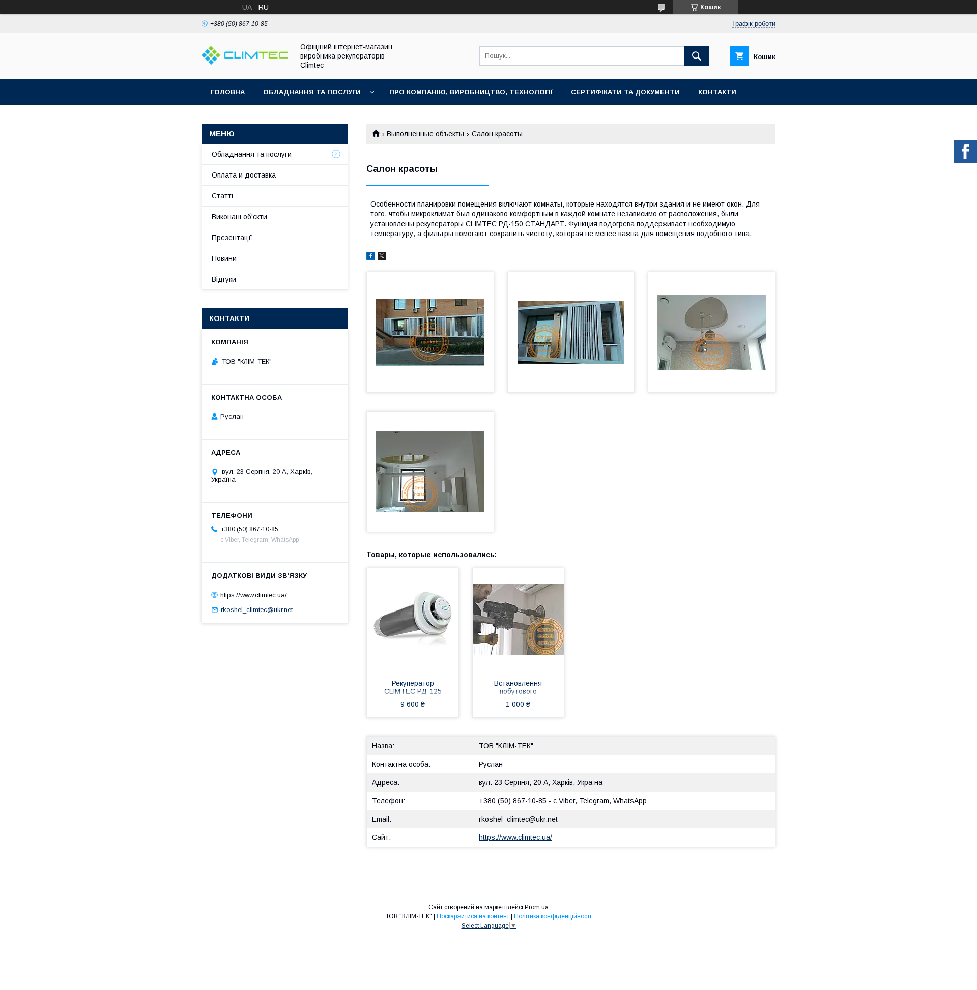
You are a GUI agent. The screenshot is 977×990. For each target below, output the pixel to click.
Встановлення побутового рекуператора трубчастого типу (518, 688)
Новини (224, 258)
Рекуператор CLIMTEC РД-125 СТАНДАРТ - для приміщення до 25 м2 (413, 688)
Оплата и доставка (244, 175)
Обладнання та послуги (312, 92)
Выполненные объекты (425, 134)
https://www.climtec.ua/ (515, 837)
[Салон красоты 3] (711, 332)
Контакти (717, 92)
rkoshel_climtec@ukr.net (518, 819)
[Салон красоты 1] (430, 332)
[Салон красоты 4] (430, 471)
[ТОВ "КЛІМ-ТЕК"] (245, 62)
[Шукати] (696, 56)
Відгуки (224, 279)
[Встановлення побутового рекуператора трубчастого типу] (518, 619)
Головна (228, 92)
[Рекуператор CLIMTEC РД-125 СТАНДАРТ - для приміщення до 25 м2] (412, 619)
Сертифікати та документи (625, 92)
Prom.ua (537, 907)
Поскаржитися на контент (473, 916)
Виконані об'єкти (239, 217)
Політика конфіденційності (552, 916)
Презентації (232, 238)
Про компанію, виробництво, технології (471, 92)
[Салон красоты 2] (571, 332)
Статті (222, 196)
